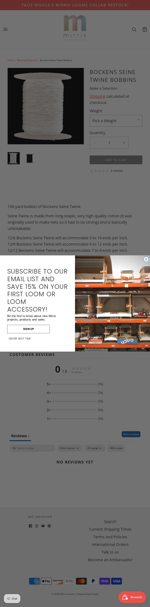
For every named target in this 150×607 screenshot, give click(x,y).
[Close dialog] (146, 259)
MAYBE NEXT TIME (20, 339)
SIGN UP (28, 329)
